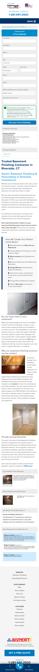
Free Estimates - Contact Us (18, 13)
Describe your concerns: (10, 98)
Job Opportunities (19, 600)
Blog (19, 587)
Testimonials (19, 612)
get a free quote (19, 652)
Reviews (19, 609)
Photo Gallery (19, 590)
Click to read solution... (19, 480)
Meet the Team (19, 597)
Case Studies (19, 622)
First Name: (7, 38)
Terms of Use (19, 116)
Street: (5, 52)
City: (4, 60)
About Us (19, 594)
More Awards (6, 156)
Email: (5, 82)
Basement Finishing (19, 575)
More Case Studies (8, 486)
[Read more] (7, 154)
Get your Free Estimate (19, 122)
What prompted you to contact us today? (15, 90)
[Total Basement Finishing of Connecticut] (19, 666)
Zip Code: (23, 67)
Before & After (19, 616)
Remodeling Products (19, 578)
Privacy (26, 116)
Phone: (5, 75)
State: (5, 67)
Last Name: (6, 45)
